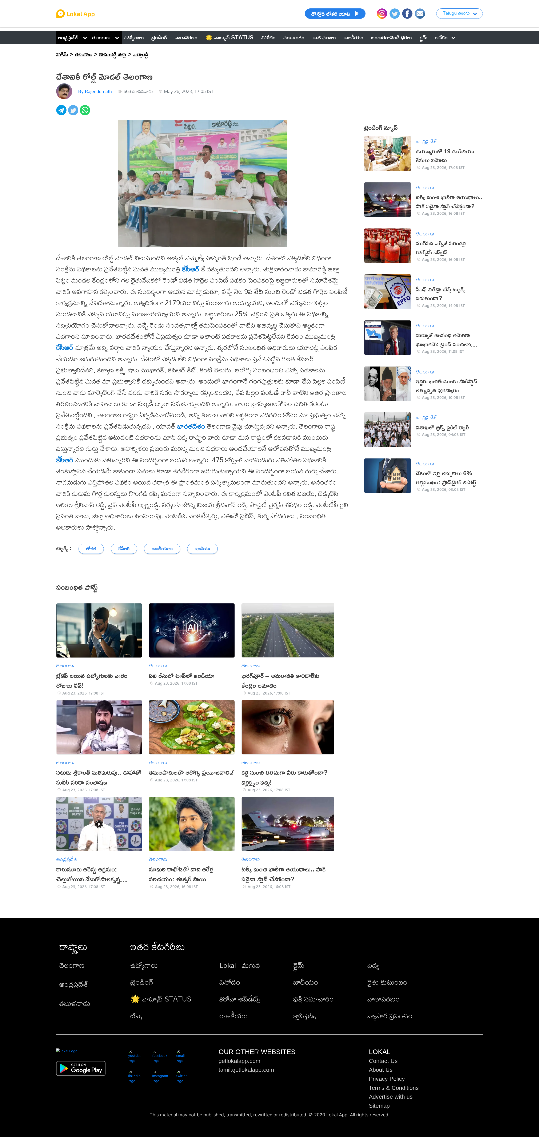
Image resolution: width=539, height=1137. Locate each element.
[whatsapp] (86, 112)
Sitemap (379, 1106)
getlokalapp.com (239, 1061)
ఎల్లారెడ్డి (140, 54)
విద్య (373, 965)
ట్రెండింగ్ (141, 982)
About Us (381, 1070)
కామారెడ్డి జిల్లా (113, 54)
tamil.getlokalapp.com (246, 1070)
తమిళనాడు (74, 1003)
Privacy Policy (387, 1079)
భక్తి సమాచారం (313, 999)
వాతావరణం (383, 999)
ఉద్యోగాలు (144, 965)
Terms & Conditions (394, 1088)
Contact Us (383, 1061)
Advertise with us (391, 1097)
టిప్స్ (136, 1015)
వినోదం (229, 982)
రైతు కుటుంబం (387, 982)
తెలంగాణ (101, 37)
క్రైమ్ (298, 965)
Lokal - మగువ (239, 965)
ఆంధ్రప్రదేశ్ (68, 37)
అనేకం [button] (441, 37)
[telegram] (62, 112)
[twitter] (74, 112)
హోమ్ (62, 54)
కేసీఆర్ (191, 269)
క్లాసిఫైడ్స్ (304, 1015)
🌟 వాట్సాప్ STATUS (160, 999)
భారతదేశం (191, 426)
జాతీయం (305, 982)
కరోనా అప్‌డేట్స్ (239, 999)
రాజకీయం (233, 1015)
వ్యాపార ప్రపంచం (389, 1015)
